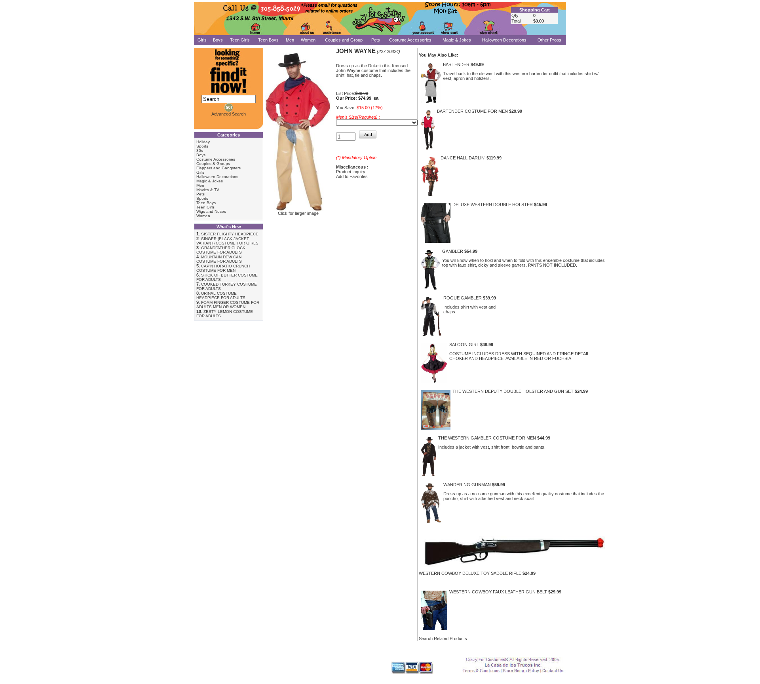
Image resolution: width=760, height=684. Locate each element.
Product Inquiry (350, 171)
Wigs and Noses (211, 211)
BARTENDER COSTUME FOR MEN (472, 111)
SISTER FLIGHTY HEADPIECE (229, 234)
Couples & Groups (213, 163)
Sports (202, 146)
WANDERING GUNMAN (467, 484)
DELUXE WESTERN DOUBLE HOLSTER (492, 204)
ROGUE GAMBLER (462, 298)
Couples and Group (344, 40)
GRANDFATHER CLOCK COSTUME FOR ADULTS (220, 250)
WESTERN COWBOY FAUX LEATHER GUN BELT (498, 591)
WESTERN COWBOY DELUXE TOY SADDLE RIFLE (470, 573)
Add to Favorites (352, 176)
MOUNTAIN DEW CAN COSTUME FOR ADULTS (219, 259)
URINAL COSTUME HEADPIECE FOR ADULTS (220, 295)
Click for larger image (298, 213)
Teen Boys (268, 40)
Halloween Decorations (504, 40)
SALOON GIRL (464, 344)
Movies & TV (207, 190)
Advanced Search (228, 114)
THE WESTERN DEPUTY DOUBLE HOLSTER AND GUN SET (513, 391)
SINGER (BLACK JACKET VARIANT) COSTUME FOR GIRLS (227, 241)
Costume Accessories (410, 40)
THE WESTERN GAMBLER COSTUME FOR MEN (487, 438)
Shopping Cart (534, 10)
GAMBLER (452, 251)
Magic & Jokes (457, 40)
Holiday (203, 142)
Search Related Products (443, 638)
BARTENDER (456, 64)
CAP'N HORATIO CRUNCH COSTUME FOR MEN (223, 268)
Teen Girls (240, 40)
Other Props (549, 40)
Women (308, 40)
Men (290, 40)
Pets (375, 40)
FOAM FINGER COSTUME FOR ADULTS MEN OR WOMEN (227, 304)
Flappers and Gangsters (218, 168)
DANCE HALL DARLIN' (463, 157)
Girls (202, 40)
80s (199, 150)
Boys (218, 40)
